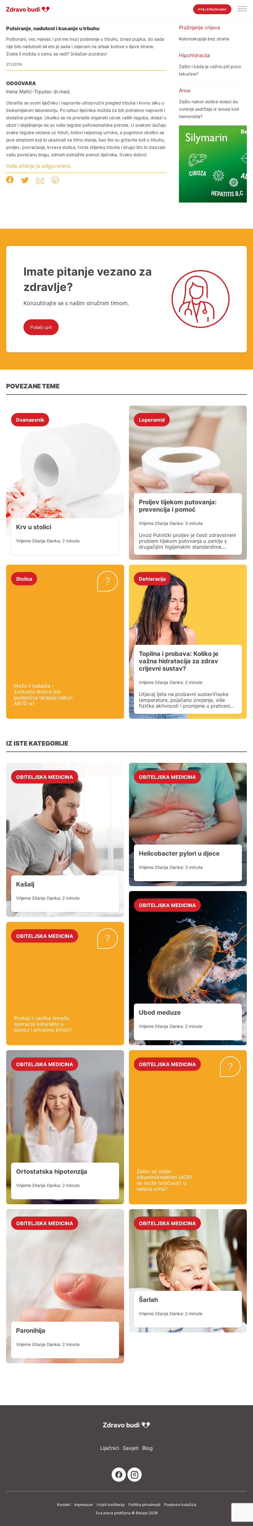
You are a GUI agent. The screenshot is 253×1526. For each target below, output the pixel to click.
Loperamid (152, 419)
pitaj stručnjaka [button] (212, 9)
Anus (184, 90)
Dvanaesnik (30, 419)
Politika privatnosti (144, 1505)
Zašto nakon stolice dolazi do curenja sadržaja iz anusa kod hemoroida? (209, 109)
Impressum (83, 1505)
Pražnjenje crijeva (199, 27)
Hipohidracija (194, 55)
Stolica (24, 578)
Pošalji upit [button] (41, 327)
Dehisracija (152, 578)
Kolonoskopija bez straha (204, 39)
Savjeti (131, 1448)
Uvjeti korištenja (111, 1505)
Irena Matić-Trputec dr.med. (38, 92)
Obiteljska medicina (44, 776)
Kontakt (64, 1505)
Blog (147, 1448)
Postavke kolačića (180, 1505)
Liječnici (109, 1448)
